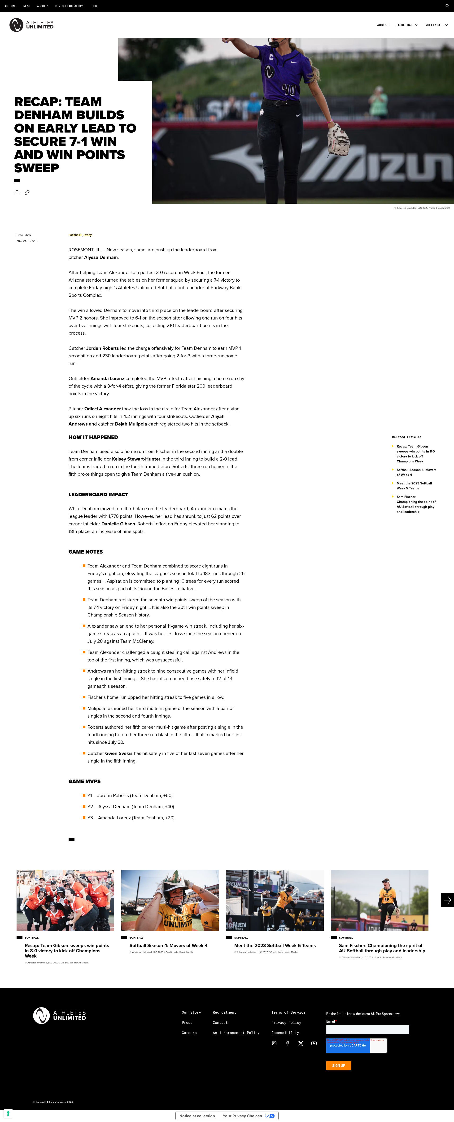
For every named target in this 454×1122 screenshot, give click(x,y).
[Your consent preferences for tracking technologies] (8, 1113)
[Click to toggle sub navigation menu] (387, 24)
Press (187, 1022)
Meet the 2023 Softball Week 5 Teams (414, 486)
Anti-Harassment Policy (236, 1032)
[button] (447, 6)
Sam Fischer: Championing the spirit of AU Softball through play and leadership (416, 504)
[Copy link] (27, 192)
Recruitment (224, 1012)
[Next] (431, 900)
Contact (220, 1022)
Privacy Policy (286, 1022)
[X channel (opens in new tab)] (301, 1043)
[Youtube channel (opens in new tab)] (314, 1043)
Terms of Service (288, 1012)
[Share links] (17, 192)
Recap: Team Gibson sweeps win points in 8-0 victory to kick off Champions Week (416, 454)
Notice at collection (197, 1115)
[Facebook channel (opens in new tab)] (287, 1043)
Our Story (191, 1012)
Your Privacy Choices (242, 1115)
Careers (189, 1032)
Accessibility (285, 1032)
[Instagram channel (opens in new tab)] (274, 1043)
